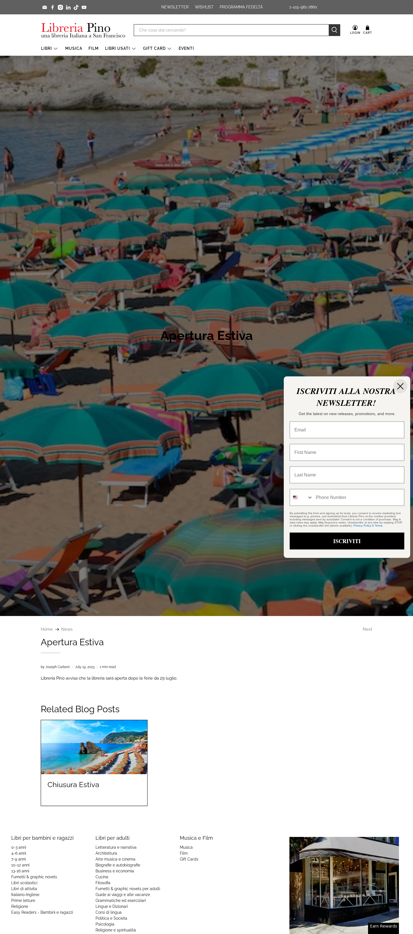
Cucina (102, 877)
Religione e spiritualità (116, 930)
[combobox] (301, 497)
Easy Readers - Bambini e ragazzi (42, 912)
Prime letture (23, 900)
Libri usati (117, 48)
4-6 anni (18, 853)
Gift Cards (189, 859)
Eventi (186, 48)
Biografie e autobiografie (118, 865)
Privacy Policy (362, 525)
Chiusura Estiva (73, 784)
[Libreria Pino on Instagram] (60, 7)
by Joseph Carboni (55, 667)
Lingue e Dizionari (112, 906)
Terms (378, 525)
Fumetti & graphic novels (34, 877)
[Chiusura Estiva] (94, 747)
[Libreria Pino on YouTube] (84, 7)
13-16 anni (20, 871)
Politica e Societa (111, 918)
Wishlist (204, 7)
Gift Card (154, 48)
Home (47, 629)
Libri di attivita (24, 888)
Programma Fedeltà (241, 7)
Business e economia (115, 871)
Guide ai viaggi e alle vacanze (123, 894)
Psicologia (105, 924)
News (66, 629)
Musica (73, 48)
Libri (46, 48)
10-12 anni (20, 865)
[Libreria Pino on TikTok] (76, 7)
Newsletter (175, 7)
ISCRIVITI (347, 541)
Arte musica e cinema (115, 859)
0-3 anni (18, 847)
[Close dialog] (400, 386)
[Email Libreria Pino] (44, 7)
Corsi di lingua (109, 912)
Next (367, 629)
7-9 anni (18, 859)
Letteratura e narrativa (116, 847)
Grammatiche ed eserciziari (121, 900)
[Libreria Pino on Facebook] (52, 7)
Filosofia (103, 883)
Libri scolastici (24, 883)
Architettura (106, 853)
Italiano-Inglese (25, 894)
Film (93, 48)
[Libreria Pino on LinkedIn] (68, 7)
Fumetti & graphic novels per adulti (128, 888)
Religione (19, 906)
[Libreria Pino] (83, 30)
